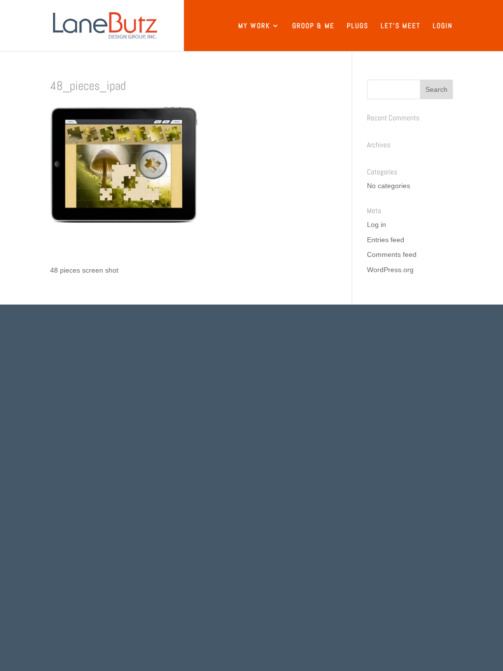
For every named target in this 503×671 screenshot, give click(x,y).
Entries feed (385, 240)
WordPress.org (390, 270)
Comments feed (392, 254)
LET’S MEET (400, 26)
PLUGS (357, 26)
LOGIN (443, 26)
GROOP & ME (313, 26)
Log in (376, 224)
